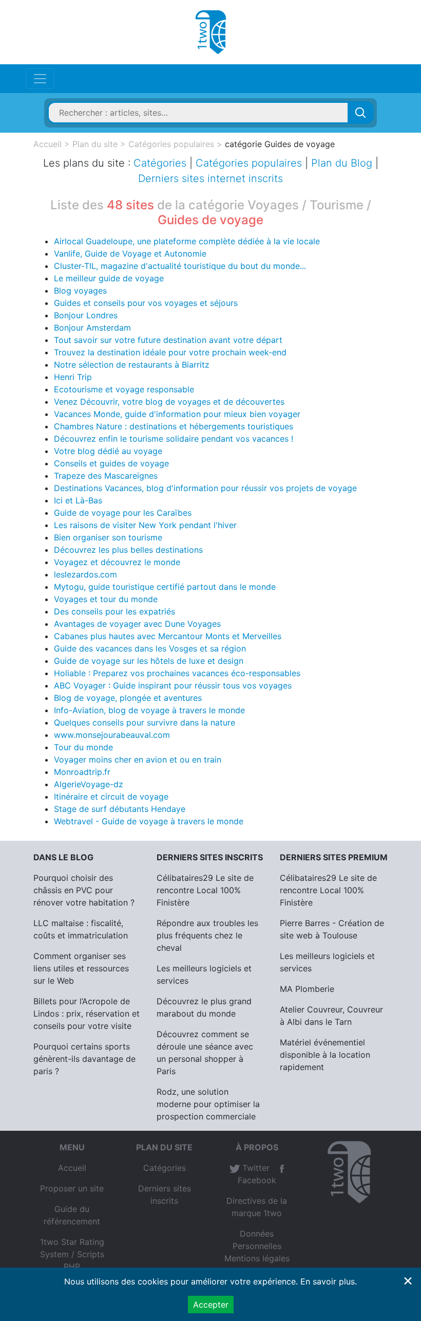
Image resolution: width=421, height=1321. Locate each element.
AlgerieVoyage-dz (88, 784)
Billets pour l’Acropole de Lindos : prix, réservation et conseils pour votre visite (86, 1013)
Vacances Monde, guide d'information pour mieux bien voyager (177, 414)
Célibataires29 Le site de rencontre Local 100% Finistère (205, 890)
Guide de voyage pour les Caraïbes (123, 513)
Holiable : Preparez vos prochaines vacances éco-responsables (177, 673)
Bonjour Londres (86, 315)
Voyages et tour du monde (106, 599)
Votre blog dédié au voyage (108, 451)
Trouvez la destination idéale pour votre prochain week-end (170, 352)
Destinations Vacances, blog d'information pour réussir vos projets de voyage (205, 488)
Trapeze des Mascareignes (106, 476)
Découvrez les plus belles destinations (128, 550)
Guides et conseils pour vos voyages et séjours (146, 303)
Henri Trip (73, 377)
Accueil (47, 144)
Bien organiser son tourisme (108, 537)
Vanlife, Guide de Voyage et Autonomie (130, 253)
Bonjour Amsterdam (92, 327)
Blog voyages (80, 290)
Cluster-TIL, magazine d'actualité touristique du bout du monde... (180, 266)
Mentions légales (257, 1258)
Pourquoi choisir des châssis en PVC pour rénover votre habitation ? (84, 890)
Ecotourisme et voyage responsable (124, 389)
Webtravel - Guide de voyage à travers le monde (148, 821)
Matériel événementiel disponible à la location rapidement (325, 1054)
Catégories (159, 163)
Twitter (255, 1168)
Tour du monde (83, 747)
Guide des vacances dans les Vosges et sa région (150, 648)
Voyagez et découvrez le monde (117, 562)
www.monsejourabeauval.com (112, 735)
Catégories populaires (171, 144)
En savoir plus (327, 1281)
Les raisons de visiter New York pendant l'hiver (145, 525)
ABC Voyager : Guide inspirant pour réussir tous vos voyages (173, 685)
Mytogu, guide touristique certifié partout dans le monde (165, 587)
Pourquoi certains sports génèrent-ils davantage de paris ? (84, 1058)
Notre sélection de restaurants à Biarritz (131, 364)
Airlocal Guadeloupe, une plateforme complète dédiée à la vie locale (187, 241)
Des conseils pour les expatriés (114, 611)
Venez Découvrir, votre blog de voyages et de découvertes (169, 401)
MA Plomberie (307, 989)
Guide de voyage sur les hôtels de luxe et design (148, 661)
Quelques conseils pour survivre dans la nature (144, 722)
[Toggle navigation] (40, 78)
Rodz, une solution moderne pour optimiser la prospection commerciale (208, 1104)
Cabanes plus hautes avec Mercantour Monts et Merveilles (167, 636)
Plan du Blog (341, 163)
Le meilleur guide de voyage (109, 278)
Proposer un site (72, 1188)
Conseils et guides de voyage (111, 463)
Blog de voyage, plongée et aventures (128, 698)
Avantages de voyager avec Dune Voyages (137, 624)
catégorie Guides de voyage (280, 144)
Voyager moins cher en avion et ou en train (137, 759)
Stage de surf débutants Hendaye (119, 809)
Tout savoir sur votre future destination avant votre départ (168, 340)
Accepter (210, 1304)
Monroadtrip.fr (82, 772)
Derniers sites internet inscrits (210, 178)
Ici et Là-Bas (78, 500)
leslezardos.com (85, 574)
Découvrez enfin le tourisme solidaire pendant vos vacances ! (173, 438)
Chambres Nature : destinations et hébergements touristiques (173, 426)
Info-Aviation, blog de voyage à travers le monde (149, 710)
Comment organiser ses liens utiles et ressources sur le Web (81, 968)
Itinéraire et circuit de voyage (111, 796)
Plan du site (95, 144)
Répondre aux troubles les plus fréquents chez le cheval (207, 935)
